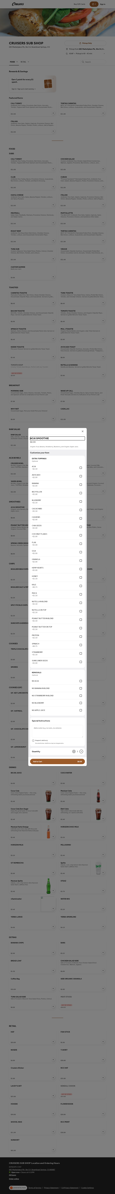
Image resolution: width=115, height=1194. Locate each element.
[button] (57, 761)
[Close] (82, 431)
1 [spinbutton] (77, 751)
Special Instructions (41, 721)
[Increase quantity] (81, 751)
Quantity (36, 751)
